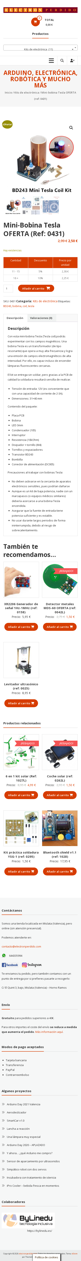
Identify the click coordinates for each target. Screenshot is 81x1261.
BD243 (7, 306)
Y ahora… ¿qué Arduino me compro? (29, 1153)
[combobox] (40, 48)
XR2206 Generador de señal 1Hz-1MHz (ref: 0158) (21, 608)
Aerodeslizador (16, 1112)
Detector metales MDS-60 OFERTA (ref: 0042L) (60, 608)
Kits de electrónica (26, 92)
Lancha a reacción (18, 1129)
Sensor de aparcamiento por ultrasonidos (33, 1161)
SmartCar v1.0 (15, 1120)
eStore (74, 1253)
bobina (16, 306)
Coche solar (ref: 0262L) (60, 778)
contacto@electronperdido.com (21, 946)
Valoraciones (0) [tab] (41, 318)
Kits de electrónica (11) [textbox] (48, 49)
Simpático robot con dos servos (27, 1169)
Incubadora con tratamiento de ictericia (31, 1177)
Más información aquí (49, 1032)
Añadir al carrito (33, 288)
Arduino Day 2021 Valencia (23, 1104)
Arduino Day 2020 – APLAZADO (26, 1145)
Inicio (8, 92)
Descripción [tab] (15, 318)
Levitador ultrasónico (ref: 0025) (21, 686)
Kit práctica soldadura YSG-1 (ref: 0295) (21, 854)
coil (25, 306)
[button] (71, 128)
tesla (31, 306)
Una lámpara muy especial (23, 1137)
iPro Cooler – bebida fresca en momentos (33, 1186)
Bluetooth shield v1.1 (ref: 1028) (59, 854)
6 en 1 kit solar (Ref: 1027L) (21, 778)
